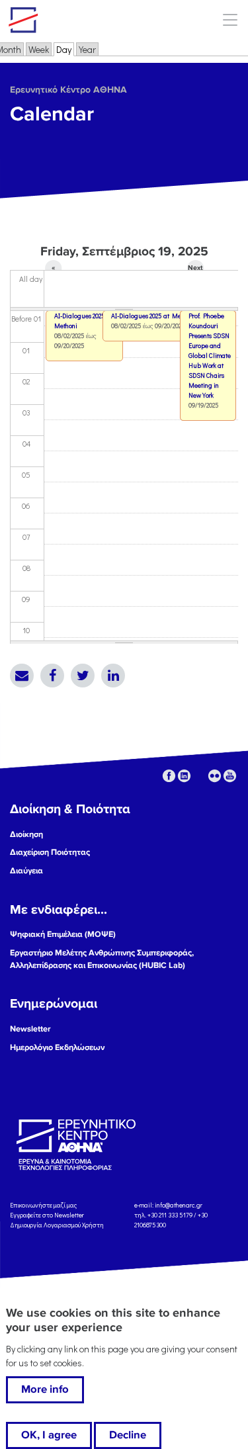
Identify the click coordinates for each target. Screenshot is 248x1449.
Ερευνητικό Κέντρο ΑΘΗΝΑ (68, 89)
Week (38, 49)
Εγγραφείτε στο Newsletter (47, 1215)
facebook (169, 776)
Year (87, 49)
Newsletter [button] (30, 1029)
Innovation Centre (81, 19)
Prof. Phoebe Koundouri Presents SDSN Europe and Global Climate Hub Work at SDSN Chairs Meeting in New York (209, 356)
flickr (215, 776)
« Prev (53, 270)
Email (22, 675)
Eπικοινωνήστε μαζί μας (43, 1205)
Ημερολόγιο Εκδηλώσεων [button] (57, 1047)
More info (45, 1389)
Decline (127, 1435)
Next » (195, 270)
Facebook (52, 675)
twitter (199, 776)
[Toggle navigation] (229, 19)
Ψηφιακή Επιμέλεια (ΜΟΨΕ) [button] (63, 934)
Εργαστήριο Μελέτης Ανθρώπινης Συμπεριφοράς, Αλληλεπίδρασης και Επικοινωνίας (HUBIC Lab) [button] (102, 959)
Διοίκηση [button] (26, 834)
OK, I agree (49, 1435)
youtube (230, 776)
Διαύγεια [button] (26, 870)
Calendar (52, 114)
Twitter (83, 675)
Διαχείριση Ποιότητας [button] (50, 852)
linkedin (184, 776)
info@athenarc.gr (178, 1205)
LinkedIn (113, 675)
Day (65, 49)
